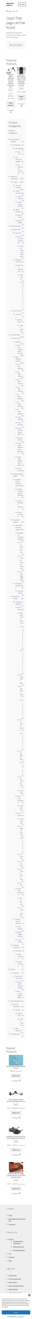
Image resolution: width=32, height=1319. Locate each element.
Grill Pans (22, 845)
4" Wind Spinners (20, 404)
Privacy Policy (20, 1316)
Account (11, 1239)
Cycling (17, 1010)
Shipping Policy (13, 1289)
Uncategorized (15, 1034)
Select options (10, 104)
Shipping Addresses (19, 1250)
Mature (13, 969)
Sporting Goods (15, 1001)
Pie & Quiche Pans (21, 755)
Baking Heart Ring (21, 679)
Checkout (11, 1257)
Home (9, 11)
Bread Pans (22, 708)
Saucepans (21, 856)
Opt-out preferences (12, 1316)
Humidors (18, 951)
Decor (15, 338)
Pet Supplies (17, 145)
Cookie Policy (13, 1275)
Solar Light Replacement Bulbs (20, 461)
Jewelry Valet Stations (20, 204)
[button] (29, 1295)
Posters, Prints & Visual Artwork (20, 349)
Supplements (21, 277)
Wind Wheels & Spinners (18, 359)
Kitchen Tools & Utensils (18, 921)
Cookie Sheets (22, 661)
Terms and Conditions (15, 1293)
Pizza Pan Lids (21, 808)
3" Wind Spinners (20, 396)
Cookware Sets (21, 821)
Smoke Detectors (20, 514)
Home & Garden (15, 335)
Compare (11, 110)
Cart (10, 1254)
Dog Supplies (19, 148)
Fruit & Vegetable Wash (21, 576)
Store (10, 1261)
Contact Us (12, 1224)
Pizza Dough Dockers (20, 934)
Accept (16, 1312)
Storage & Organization (19, 585)
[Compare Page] (11, 112)
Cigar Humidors (20, 956)
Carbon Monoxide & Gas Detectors (20, 493)
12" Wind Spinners (20, 374)
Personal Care (17, 311)
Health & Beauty (16, 226)
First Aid (17, 233)
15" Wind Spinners (20, 381)
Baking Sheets (22, 637)
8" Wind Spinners (20, 412)
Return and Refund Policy (16, 1286)
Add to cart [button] (21, 98)
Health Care (16, 229)
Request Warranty (18, 1247)
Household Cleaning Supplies (18, 527)
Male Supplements (23, 295)
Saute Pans (21, 864)
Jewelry (15, 182)
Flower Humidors (20, 964)
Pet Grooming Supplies (18, 159)
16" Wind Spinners (20, 389)
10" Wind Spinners (20, 366)
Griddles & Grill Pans (21, 830)
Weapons (16, 973)
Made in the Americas (10, 4)
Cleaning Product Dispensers (21, 562)
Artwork (17, 342)
